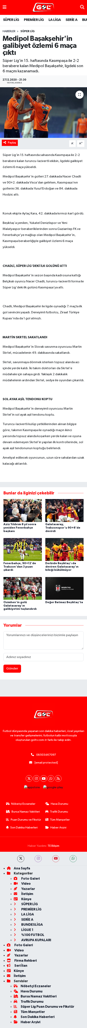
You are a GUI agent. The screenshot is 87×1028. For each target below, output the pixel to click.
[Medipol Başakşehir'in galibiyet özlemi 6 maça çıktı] (43, 112)
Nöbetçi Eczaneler (23, 803)
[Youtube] (43, 778)
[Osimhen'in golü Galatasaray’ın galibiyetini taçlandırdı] (22, 588)
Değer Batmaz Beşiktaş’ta (64, 602)
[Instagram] (36, 778)
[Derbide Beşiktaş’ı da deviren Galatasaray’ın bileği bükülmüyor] (64, 549)
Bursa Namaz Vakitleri (26, 811)
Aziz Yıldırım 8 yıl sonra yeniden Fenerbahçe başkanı (19, 528)
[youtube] (55, 858)
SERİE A (71, 20)
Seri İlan (20, 965)
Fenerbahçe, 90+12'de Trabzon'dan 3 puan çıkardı (19, 567)
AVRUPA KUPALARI (36, 940)
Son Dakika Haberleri (24, 827)
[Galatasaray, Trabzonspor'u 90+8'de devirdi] (64, 510)
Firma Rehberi (25, 960)
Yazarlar (28, 889)
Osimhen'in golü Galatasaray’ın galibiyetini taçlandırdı (20, 606)
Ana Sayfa (22, 868)
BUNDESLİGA (32, 924)
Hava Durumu (59, 803)
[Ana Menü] (4, 7)
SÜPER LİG (11, 20)
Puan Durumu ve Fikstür (26, 819)
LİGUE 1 (27, 930)
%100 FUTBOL (32, 935)
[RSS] (58, 778)
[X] (29, 778)
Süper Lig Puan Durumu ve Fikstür (47, 1006)
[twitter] (20, 858)
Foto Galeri (30, 878)
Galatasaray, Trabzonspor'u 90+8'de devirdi (62, 528)
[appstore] (32, 788)
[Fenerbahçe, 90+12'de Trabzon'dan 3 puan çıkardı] (22, 549)
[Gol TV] (43, 7)
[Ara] (82, 7)
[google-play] (53, 788)
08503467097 (46, 754)
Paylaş (12, 142)
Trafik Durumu (59, 811)
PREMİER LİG (34, 20)
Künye (26, 899)
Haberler (9, 31)
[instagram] (38, 858)
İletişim (27, 894)
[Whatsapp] (51, 778)
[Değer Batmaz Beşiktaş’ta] (64, 588)
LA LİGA (55, 20)
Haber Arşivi (58, 827)
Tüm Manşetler (60, 819)
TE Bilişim (53, 845)
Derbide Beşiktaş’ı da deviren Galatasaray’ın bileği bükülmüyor (62, 567)
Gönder (12, 668)
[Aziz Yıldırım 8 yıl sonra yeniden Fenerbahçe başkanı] (22, 510)
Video (26, 883)
